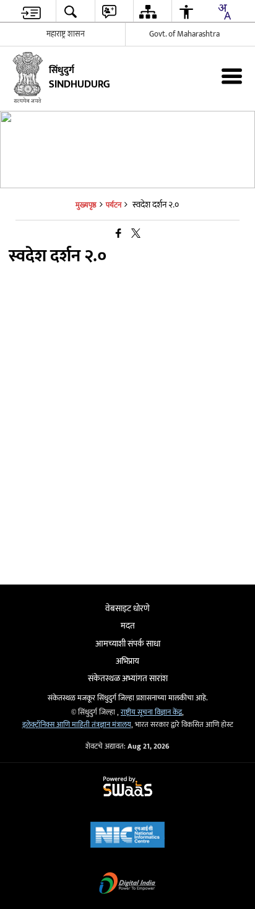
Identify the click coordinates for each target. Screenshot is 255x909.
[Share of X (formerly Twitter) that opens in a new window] (136, 234)
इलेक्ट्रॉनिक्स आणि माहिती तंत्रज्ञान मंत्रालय (76, 725)
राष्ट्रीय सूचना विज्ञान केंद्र (151, 712)
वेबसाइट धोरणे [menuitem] (127, 608)
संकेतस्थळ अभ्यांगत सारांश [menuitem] (128, 678)
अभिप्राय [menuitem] (127, 661)
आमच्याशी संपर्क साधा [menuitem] (127, 644)
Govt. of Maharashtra (184, 34)
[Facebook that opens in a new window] (118, 234)
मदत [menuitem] (128, 626)
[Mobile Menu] (232, 76)
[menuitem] (30, 11)
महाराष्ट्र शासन (65, 34)
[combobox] (224, 11)
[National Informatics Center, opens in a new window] (127, 836)
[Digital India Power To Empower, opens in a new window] (127, 884)
